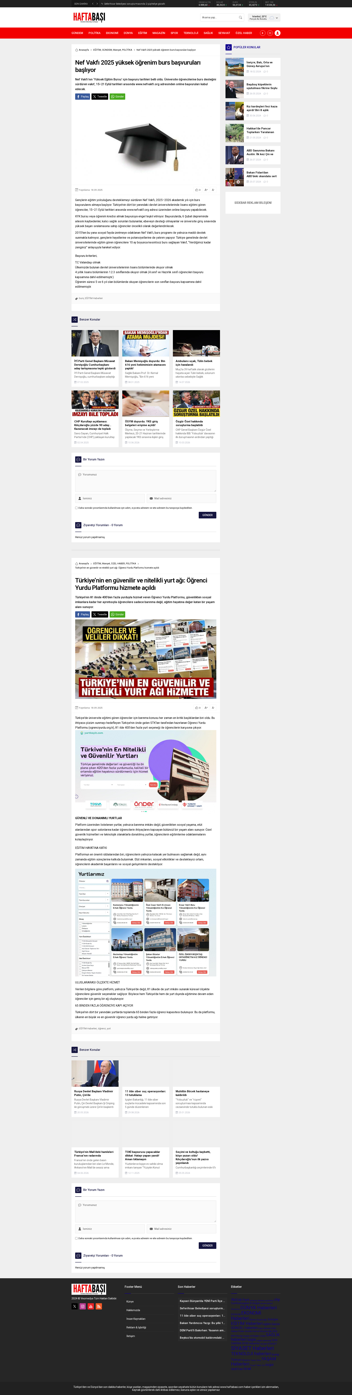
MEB (275, 1331)
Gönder (119, 96)
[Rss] (99, 1306)
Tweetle (102, 96)
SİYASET (272, 1343)
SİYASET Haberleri (252, 1348)
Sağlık (251, 1340)
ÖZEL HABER (118, 563)
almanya (253, 1300)
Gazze (276, 1324)
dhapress (235, 1309)
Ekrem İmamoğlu (258, 1319)
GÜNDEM (107, 49)
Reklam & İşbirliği (136, 1327)
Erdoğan (273, 1319)
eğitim (267, 1324)
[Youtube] (91, 1306)
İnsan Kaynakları (135, 1318)
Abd (234, 1300)
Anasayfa (84, 49)
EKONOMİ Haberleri (246, 1315)
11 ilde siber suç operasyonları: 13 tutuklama (127, 3)
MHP (233, 1336)
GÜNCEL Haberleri (244, 1328)
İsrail (247, 1369)
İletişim (130, 1336)
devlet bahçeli (267, 1303)
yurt (109, 1028)
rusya (262, 1335)
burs (81, 298)
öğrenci (102, 1028)
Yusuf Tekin (255, 1365)
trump (275, 1354)
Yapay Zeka (255, 1360)
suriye (263, 1343)
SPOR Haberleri (251, 1343)
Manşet (117, 49)
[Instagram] (83, 1306)
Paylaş (85, 96)
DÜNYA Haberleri (258, 1307)
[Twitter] (75, 1306)
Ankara (261, 1300)
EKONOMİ (236, 1314)
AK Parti (243, 1300)
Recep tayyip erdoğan (247, 1335)
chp (277, 1299)
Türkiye (236, 1359)
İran (240, 1369)
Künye (130, 1301)
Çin (263, 1365)
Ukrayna (245, 1360)
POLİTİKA (127, 49)
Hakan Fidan (237, 1331)
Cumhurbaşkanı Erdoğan (245, 1303)
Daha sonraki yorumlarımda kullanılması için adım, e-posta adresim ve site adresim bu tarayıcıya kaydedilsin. (135, 508)
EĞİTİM (97, 49)
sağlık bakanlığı (264, 1340)
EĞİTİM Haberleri (94, 298)
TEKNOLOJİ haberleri (251, 1353)
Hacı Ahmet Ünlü (267, 1328)
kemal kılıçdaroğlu (262, 1331)
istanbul (249, 1331)
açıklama (269, 1300)
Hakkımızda (133, 1310)
